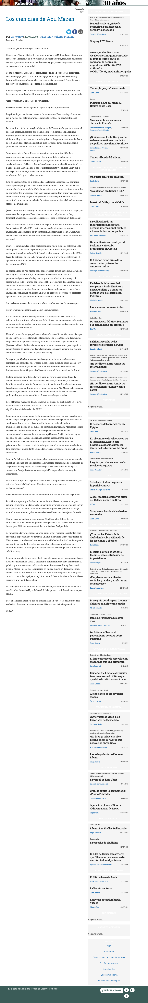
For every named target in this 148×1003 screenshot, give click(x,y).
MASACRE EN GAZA (109, 767)
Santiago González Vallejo (99, 270)
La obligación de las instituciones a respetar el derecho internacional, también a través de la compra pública (108, 226)
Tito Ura (93, 329)
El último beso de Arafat (104, 877)
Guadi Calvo (94, 93)
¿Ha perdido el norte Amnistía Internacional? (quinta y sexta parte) (107, 387)
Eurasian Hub (109, 968)
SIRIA (109, 475)
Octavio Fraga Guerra (98, 798)
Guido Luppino (95, 684)
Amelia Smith (95, 452)
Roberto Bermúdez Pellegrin (100, 128)
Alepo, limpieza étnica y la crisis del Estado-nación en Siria (108, 498)
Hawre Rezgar (95, 562)
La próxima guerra (109, 974)
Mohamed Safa (95, 311)
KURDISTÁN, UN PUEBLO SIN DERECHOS (109, 524)
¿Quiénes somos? (111, 990)
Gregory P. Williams (101, 41)
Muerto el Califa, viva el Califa (107, 202)
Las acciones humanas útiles (107, 307)
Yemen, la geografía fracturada (107, 88)
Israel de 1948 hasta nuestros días (106, 619)
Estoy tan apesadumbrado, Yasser (105, 901)
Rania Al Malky (95, 470)
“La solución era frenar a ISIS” (107, 191)
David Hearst (95, 431)
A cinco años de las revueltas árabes (106, 695)
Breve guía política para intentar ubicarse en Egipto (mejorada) (108, 602)
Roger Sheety (95, 643)
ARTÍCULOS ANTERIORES (109, 927)
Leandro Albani (96, 195)
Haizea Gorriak (95, 253)
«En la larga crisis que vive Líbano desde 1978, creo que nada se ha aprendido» (106, 740)
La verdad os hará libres (104, 779)
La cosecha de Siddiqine (104, 842)
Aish (109, 945)
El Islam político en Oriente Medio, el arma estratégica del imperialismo (107, 555)
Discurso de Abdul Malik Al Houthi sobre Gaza (105, 104)
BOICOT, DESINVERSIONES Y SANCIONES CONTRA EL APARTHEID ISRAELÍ (110, 213)
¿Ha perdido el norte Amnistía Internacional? (107, 365)
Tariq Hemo (94, 545)
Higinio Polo (94, 813)
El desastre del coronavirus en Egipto (107, 425)
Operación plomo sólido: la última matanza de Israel (105, 807)
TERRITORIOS (109, 400)
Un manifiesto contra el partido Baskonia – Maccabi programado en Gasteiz (108, 245)
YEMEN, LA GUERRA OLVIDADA (109, 81)
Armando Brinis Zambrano (100, 625)
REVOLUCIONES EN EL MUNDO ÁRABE (109, 649)
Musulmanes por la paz (109, 980)
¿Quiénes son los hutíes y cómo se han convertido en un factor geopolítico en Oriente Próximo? (109, 140)
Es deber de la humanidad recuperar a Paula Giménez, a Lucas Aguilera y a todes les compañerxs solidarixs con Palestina (106, 290)
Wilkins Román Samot (98, 747)
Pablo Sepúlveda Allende (99, 130)
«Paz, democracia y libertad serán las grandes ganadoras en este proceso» (108, 580)
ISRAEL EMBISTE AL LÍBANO (109, 818)
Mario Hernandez (96, 300)
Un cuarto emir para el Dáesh (107, 176)
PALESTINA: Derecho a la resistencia (109, 11)
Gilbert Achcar (95, 161)
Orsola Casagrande (97, 588)
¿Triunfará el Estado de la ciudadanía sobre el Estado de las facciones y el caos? (107, 537)
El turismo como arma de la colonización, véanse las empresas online (106, 263)
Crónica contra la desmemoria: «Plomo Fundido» (107, 792)
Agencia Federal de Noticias (101, 864)
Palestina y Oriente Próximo (57, 36)
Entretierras (109, 951)
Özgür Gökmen (95, 701)
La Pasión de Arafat (101, 888)
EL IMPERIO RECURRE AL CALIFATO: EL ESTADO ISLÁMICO (109, 168)
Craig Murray (95, 762)
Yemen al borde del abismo (105, 157)
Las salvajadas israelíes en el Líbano (106, 756)
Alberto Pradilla (96, 608)
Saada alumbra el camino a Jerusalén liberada (105, 121)
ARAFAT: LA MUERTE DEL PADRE (109, 870)
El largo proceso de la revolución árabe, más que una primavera (109, 660)
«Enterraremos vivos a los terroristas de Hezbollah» (105, 718)
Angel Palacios (95, 832)
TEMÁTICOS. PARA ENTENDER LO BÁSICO (109, 593)
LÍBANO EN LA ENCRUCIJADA (109, 707)
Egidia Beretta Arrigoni (99, 784)
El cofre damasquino (109, 963)
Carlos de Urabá (96, 724)
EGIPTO (109, 414)
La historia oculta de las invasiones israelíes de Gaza (106, 343)
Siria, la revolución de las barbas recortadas (108, 512)
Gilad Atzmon (95, 893)
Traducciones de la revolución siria (109, 957)
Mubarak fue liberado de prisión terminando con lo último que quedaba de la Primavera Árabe (108, 676)
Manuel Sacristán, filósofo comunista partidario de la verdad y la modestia (105, 26)
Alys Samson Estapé (98, 235)
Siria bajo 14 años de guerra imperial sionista (106, 484)
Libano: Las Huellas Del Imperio (108, 828)
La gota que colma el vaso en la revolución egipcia (107, 464)
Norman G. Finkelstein (98, 371)
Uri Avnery (17, 36)
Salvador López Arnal (98, 34)
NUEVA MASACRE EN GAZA (109, 335)
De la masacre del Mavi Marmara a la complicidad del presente (109, 323)
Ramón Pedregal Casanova (100, 490)
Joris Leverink (95, 666)
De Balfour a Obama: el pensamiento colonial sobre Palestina (106, 635)
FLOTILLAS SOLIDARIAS (109, 276)
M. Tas (92, 504)
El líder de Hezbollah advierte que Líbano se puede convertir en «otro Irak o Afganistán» (107, 857)
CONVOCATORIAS (109, 913)
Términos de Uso (67, 988)
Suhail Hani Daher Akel (99, 881)
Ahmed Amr (94, 907)
